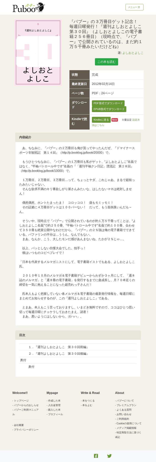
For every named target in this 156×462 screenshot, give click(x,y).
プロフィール (55, 414)
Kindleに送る (101, 119)
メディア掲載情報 (126, 428)
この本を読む (106, 61)
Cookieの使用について (129, 423)
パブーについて (125, 400)
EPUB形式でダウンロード (109, 109)
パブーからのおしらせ (26, 405)
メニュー (133, 7)
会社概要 (19, 425)
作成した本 (54, 400)
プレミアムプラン (126, 405)
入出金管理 (54, 405)
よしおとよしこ (133, 52)
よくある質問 (124, 409)
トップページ (21, 400)
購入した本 (54, 409)
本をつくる (88, 400)
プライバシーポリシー (26, 429)
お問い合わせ (124, 414)
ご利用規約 (123, 418)
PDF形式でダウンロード (108, 103)
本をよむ (87, 405)
